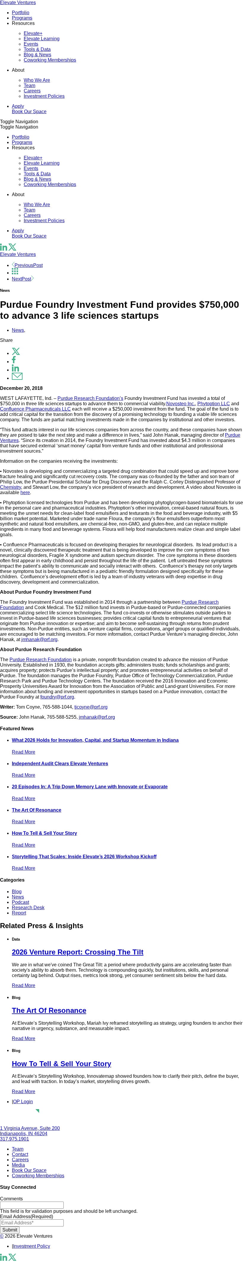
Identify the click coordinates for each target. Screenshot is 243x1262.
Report (19, 912)
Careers (32, 90)
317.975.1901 (14, 1138)
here (25, 492)
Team (29, 85)
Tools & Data (37, 49)
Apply (18, 106)
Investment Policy (31, 1246)
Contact (20, 1154)
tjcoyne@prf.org (91, 707)
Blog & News (37, 54)
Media (18, 1164)
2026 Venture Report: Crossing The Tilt (77, 952)
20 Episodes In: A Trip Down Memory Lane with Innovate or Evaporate (90, 786)
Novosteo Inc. (180, 403)
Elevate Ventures (18, 2)
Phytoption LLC (213, 403)
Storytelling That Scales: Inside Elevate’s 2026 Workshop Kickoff (84, 856)
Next (21, 278)
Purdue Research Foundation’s (90, 398)
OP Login (23, 1101)
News (18, 330)
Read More (23, 752)
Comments (11, 1198)
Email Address (26, 1216)
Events (31, 44)
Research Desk (28, 907)
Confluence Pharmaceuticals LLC (35, 408)
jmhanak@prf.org (39, 639)
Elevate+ (33, 33)
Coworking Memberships (50, 60)
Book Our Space (29, 111)
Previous (29, 265)
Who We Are (37, 80)
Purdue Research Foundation (40, 659)
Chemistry (10, 487)
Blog (17, 891)
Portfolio (20, 12)
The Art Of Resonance (36, 810)
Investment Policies (44, 96)
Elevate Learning (42, 38)
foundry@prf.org (57, 696)
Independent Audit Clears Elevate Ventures (60, 763)
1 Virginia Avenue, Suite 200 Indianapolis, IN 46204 (30, 1131)
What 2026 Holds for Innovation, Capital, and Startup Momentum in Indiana (95, 740)
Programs (22, 17)
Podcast (20, 902)
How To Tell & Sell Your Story (44, 833)
